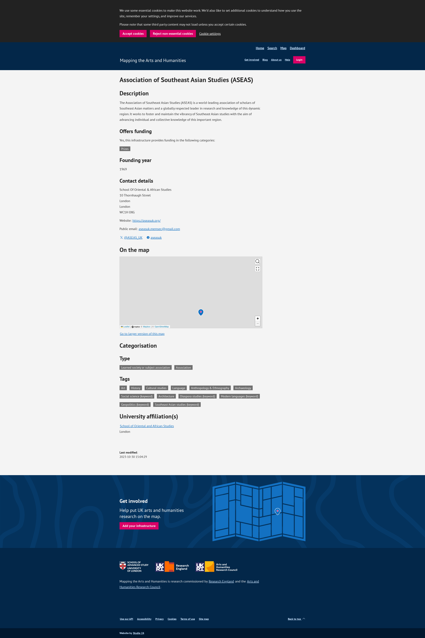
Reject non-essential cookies (173, 33)
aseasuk (156, 237)
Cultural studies (157, 388)
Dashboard (297, 48)
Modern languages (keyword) (240, 396)
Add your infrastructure (139, 526)
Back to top (295, 619)
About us (276, 59)
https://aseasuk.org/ (146, 220)
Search (272, 48)
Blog (265, 59)
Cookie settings (210, 33)
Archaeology (244, 388)
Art (124, 388)
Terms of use (187, 619)
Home (260, 48)
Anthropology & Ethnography (211, 388)
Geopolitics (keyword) (136, 404)
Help (287, 59)
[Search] (257, 261)
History (136, 388)
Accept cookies (133, 33)
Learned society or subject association (145, 367)
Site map (204, 619)
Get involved (252, 59)
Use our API (126, 619)
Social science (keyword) (137, 396)
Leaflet (126, 326)
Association (183, 367)
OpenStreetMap (162, 326)
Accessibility (144, 619)
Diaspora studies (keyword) (198, 396)
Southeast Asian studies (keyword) (178, 404)
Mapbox (146, 326)
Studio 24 (138, 633)
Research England (221, 581)
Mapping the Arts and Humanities (153, 60)
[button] (201, 312)
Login (299, 59)
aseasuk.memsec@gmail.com (159, 229)
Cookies (172, 619)
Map (283, 48)
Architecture (167, 396)
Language (179, 388)
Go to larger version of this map (142, 334)
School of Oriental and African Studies (147, 426)
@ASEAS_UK (133, 237)
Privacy (159, 619)
